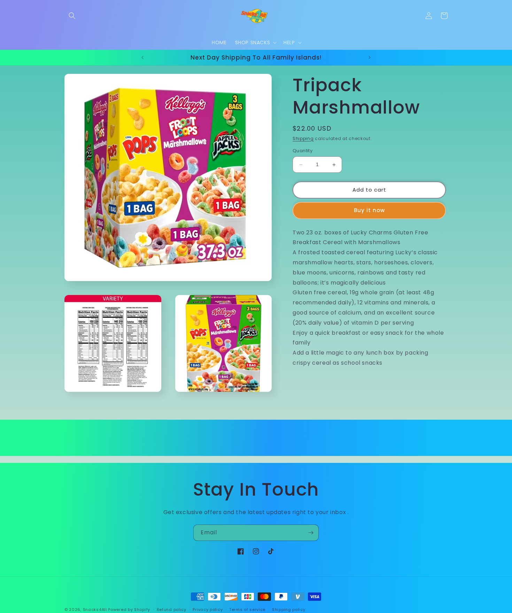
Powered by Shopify (129, 609)
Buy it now (369, 210)
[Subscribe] (310, 533)
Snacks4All (95, 609)
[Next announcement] (369, 57)
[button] (72, 15)
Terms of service (247, 609)
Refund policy (171, 609)
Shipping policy (288, 609)
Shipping (303, 138)
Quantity (302, 151)
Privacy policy (208, 609)
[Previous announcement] (142, 57)
